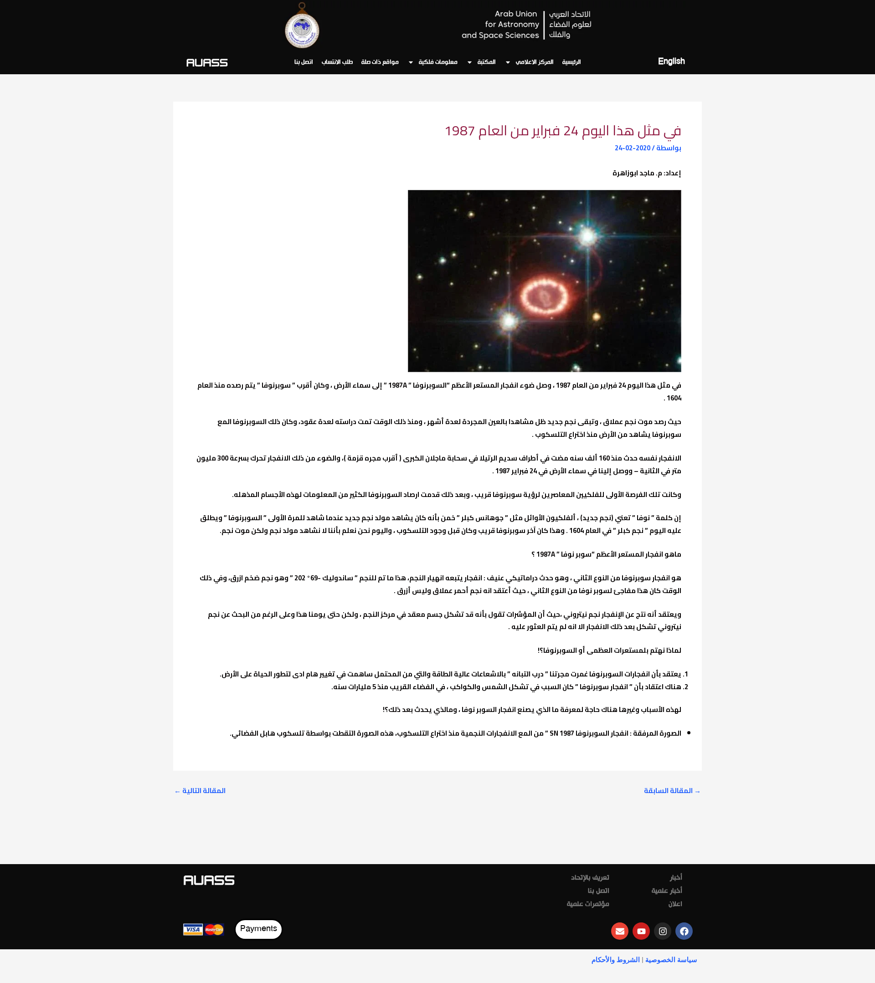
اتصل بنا (303, 62)
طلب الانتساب (337, 62)
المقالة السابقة (672, 790)
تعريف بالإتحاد (590, 878)
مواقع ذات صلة (380, 62)
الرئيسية (571, 62)
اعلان (675, 905)
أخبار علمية (667, 891)
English (671, 62)
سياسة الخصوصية (671, 960)
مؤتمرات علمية (588, 905)
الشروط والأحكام (616, 960)
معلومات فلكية (438, 62)
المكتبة (487, 62)
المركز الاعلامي (535, 62)
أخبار (676, 878)
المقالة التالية (200, 790)
